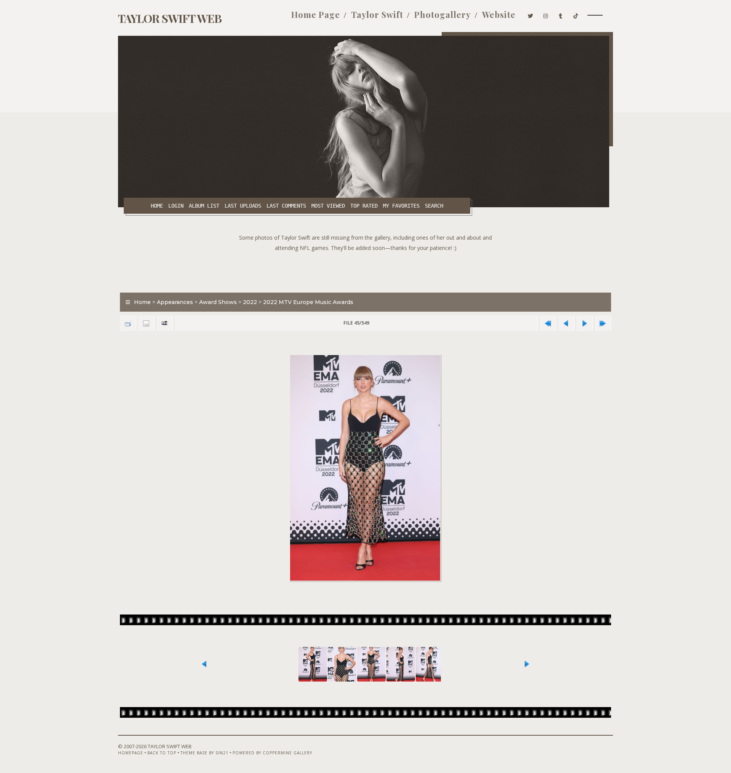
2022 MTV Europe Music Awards (308, 302)
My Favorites (401, 206)
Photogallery (442, 14)
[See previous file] (566, 323)
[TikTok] (576, 14)
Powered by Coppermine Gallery (272, 752)
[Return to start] (548, 323)
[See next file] (584, 323)
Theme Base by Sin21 (204, 752)
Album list (204, 206)
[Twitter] (530, 14)
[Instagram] (545, 14)
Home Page (315, 14)
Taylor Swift (377, 14)
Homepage (130, 752)
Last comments (286, 206)
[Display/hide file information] (146, 323)
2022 (250, 302)
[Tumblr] (560, 14)
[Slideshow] (164, 323)
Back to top (161, 752)
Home (157, 206)
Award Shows (218, 302)
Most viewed (328, 206)
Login (176, 206)
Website (499, 14)
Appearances (175, 302)
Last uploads (243, 206)
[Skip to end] (603, 323)
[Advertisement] (365, 270)
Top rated (364, 206)
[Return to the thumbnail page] (128, 323)
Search (434, 206)
